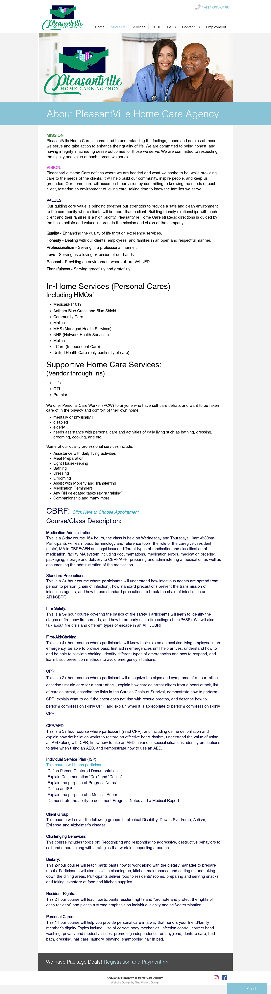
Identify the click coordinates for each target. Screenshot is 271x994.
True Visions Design (147, 982)
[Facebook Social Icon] (224, 977)
